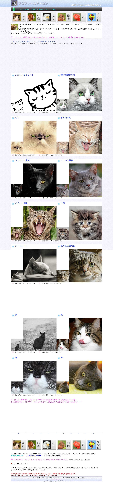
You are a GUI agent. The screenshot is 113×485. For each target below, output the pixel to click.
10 (93, 433)
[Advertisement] (56, 58)
